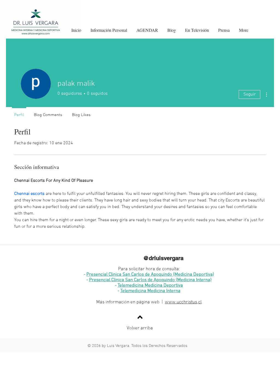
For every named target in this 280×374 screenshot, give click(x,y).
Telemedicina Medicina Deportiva (150, 285)
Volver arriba (140, 328)
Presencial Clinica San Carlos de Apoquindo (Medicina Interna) (150, 280)
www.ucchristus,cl (183, 302)
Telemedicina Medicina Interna (150, 291)
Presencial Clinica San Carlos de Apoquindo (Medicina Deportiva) (150, 274)
